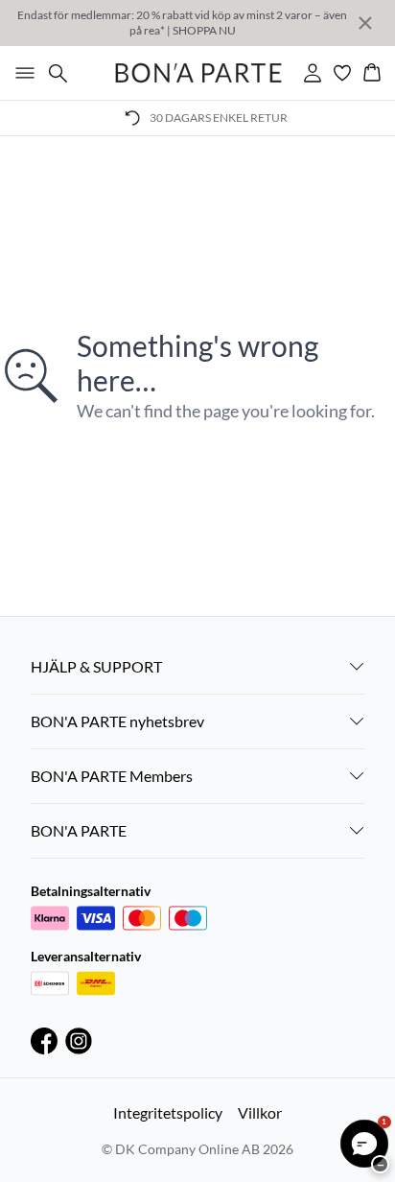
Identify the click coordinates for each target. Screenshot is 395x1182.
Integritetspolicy (167, 1112)
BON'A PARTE (79, 830)
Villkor (260, 1112)
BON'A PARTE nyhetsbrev (117, 721)
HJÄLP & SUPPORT (96, 666)
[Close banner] (365, 23)
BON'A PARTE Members (112, 776)
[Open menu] (21, 73)
